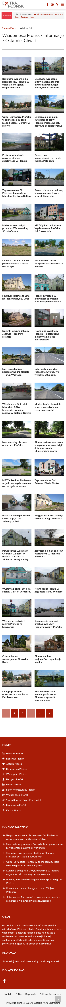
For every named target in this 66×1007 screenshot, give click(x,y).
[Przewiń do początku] (58, 999)
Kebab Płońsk (13, 810)
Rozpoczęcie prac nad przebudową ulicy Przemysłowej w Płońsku (48, 624)
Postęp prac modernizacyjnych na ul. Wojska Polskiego (48, 158)
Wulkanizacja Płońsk (17, 795)
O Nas (19, 994)
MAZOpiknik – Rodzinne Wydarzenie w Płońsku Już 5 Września (48, 228)
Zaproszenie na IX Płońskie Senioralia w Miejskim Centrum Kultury (16, 193)
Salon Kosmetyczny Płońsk (20, 790)
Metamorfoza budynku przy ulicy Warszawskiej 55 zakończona (15, 228)
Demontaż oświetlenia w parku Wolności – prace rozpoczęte (15, 263)
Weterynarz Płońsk (16, 774)
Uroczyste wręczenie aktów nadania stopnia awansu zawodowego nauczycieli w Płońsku (34, 846)
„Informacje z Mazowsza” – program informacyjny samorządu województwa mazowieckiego (33, 899)
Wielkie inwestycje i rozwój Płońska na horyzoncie (13, 624)
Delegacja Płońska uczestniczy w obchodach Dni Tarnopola (16, 694)
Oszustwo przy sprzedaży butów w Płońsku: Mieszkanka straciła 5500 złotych (30, 855)
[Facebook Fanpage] (47, 4)
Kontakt (54, 961)
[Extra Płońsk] (13, 4)
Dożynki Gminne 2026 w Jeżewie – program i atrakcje (15, 334)
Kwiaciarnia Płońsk (16, 769)
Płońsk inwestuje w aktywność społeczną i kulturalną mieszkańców (48, 299)
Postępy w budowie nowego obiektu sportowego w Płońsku (14, 158)
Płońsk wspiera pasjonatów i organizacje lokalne (48, 659)
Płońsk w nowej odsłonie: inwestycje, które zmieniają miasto (16, 518)
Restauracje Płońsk (16, 805)
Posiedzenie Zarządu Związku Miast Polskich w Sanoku (49, 263)
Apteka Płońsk (14, 764)
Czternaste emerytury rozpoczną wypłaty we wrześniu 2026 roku (47, 372)
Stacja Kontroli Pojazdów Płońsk (23, 800)
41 (40, 713)
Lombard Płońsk (14, 753)
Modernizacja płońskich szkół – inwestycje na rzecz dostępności (47, 407)
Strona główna (9, 28)
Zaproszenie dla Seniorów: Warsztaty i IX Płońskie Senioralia (49, 554)
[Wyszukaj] (57, 5)
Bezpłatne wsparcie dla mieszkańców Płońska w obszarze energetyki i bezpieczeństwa (32, 837)
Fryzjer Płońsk (13, 784)
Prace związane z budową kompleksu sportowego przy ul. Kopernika (48, 193)
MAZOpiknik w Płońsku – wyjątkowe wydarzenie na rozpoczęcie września (16, 483)
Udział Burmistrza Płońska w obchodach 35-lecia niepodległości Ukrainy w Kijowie (32, 864)
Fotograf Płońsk (14, 779)
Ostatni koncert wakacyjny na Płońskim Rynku (15, 659)
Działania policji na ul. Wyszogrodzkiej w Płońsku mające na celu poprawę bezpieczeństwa (32, 872)
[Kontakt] (52, 4)
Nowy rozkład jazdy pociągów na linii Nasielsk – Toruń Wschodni (16, 372)
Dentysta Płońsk (15, 759)
